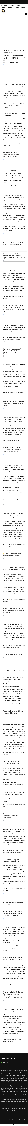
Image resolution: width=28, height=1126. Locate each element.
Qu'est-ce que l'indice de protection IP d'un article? (11, 762)
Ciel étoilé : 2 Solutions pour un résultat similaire (13, 51)
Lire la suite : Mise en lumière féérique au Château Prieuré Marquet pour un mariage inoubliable (12, 948)
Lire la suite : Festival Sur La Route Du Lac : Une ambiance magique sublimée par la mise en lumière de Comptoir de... (14, 1039)
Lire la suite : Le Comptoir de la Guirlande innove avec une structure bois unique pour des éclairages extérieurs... (14, 244)
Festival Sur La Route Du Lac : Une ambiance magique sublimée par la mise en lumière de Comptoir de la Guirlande (14, 995)
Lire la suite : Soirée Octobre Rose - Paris (12, 703)
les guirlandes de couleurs (15, 871)
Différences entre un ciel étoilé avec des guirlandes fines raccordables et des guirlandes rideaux (13, 308)
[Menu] (26, 14)
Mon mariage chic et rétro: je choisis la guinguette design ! (13, 958)
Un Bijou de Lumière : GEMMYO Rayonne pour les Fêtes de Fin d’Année (14, 403)
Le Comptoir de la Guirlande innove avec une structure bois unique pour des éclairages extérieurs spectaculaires (13, 198)
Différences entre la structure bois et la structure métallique (13, 501)
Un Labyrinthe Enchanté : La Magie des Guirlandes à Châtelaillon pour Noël (12, 154)
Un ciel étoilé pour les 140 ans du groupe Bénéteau (13, 712)
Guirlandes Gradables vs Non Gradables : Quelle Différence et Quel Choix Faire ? (14, 351)
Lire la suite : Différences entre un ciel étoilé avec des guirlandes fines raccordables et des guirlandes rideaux (14, 339)
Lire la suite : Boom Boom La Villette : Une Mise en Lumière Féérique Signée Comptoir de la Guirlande (13, 296)
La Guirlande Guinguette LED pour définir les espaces (13, 861)
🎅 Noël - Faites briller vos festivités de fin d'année (12, 555)
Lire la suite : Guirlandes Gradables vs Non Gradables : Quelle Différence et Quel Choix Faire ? (14, 392)
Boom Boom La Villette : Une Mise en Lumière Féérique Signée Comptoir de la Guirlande (14, 256)
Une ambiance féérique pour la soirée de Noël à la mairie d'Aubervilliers (13, 816)
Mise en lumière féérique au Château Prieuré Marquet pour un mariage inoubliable (13, 913)
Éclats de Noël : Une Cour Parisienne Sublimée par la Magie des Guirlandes (12, 449)
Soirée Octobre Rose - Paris (12, 655)
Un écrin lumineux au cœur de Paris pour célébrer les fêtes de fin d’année (13, 611)
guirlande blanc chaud (9, 580)
